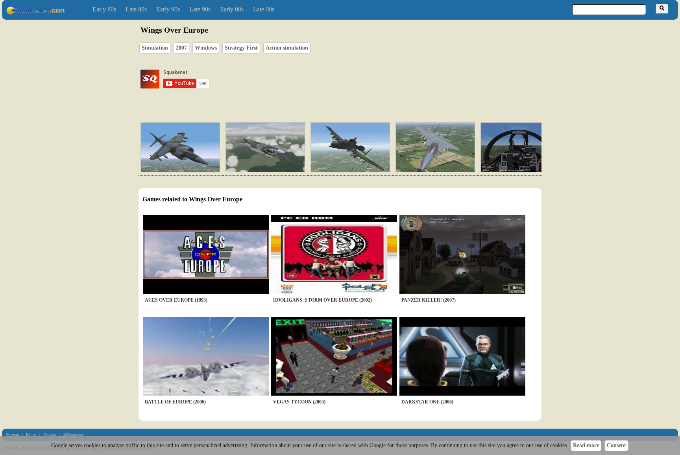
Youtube (49, 435)
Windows (206, 48)
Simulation (155, 48)
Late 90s (200, 9)
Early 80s (104, 9)
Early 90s (168, 9)
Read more (586, 445)
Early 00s (232, 9)
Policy (31, 435)
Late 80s (136, 9)
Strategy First (241, 48)
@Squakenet (73, 435)
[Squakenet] (35, 13)
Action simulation (287, 48)
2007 (181, 48)
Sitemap (12, 435)
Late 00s (263, 9)
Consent (616, 445)
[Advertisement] (362, 79)
